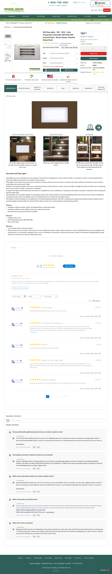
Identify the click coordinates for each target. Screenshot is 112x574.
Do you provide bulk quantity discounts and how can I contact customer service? (38, 432)
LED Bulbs (26, 16)
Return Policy (68, 558)
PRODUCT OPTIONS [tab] (37, 88)
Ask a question (64, 45)
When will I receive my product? (23, 523)
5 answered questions (65, 43)
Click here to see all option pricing (53, 66)
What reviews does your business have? (25, 499)
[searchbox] (17, 296)
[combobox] (34, 296)
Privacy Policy (78, 558)
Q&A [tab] (62, 88)
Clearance (11, 16)
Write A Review (69, 266)
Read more (33, 332)
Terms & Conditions (89, 558)
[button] (56, 23)
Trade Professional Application (78, 20)
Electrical (87, 16)
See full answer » (20, 444)
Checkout (107, 10)
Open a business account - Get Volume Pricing (14, 20)
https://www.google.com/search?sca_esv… (31, 512)
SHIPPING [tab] (76, 88)
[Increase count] (105, 47)
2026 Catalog (48, 558)
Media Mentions (38, 558)
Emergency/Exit (72, 16)
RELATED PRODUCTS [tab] (101, 88)
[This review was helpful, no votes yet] (96, 316)
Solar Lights (56, 16)
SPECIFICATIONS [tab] (23, 88)
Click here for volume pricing (98, 73)
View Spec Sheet (52, 70)
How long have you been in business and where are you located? (33, 455)
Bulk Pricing (102, 16)
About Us (20, 558)
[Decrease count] (105, 49)
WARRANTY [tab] (88, 88)
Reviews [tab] (14, 248)
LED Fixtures (41, 16)
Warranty (70, 70)
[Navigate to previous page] (43, 396)
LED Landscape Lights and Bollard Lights (23, 27)
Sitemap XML (56, 571)
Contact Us (106, 20)
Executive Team (58, 558)
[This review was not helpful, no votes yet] (99, 316)
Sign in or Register (98, 20)
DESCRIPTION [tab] (10, 88)
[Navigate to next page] (68, 396)
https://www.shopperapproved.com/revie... (31, 510)
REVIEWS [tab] (50, 88)
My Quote (89, 20)
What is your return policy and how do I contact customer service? (33, 476)
